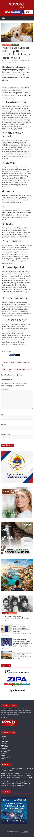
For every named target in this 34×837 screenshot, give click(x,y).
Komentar (5, 389)
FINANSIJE (4, 748)
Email (3, 425)
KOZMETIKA (4, 747)
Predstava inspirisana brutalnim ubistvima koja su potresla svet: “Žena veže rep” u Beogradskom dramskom (22, 642)
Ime (3, 414)
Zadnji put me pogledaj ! (13, 616)
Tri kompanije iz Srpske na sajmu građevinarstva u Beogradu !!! (17, 370)
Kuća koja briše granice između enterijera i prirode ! (22, 654)
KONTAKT (4, 759)
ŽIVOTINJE (15, 44)
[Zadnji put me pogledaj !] (17, 596)
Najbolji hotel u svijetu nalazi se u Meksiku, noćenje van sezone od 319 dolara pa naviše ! (16, 777)
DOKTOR (3, 745)
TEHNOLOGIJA (5, 753)
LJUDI (2, 738)
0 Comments (26, 618)
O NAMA (3, 736)
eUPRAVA (3, 755)
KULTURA (3, 740)
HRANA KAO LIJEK (6, 757)
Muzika (5, 613)
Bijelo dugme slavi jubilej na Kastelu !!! (16, 363)
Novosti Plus (17, 60)
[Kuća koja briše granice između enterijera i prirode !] (6, 652)
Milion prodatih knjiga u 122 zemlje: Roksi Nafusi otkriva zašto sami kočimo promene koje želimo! (21, 629)
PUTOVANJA (4, 741)
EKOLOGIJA (4, 752)
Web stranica (5, 435)
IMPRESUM (4, 717)
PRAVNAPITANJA (5, 750)
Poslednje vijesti (7, 44)
